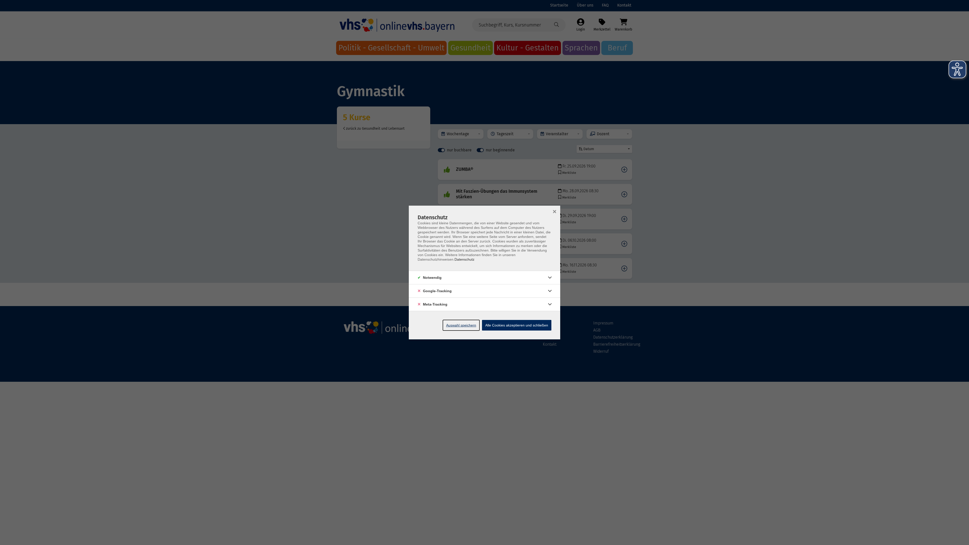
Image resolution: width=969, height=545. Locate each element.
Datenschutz (464, 259)
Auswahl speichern (461, 325)
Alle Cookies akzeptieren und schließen (516, 325)
